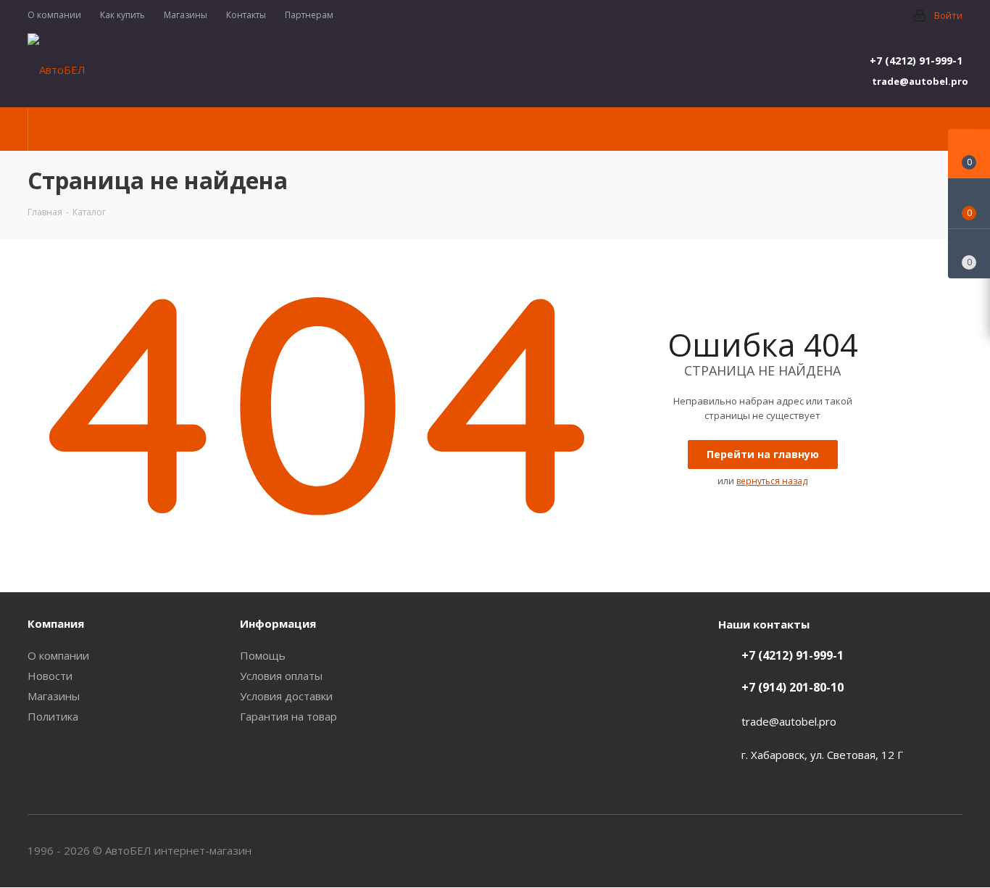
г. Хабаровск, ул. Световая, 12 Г (822, 754)
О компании (58, 655)
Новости (50, 675)
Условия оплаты (281, 675)
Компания (56, 623)
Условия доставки (286, 696)
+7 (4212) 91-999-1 (916, 60)
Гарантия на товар (288, 716)
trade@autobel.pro (917, 81)
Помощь (263, 655)
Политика (53, 716)
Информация (278, 623)
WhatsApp (951, 850)
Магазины (54, 696)
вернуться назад (771, 481)
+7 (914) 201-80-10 (792, 687)
